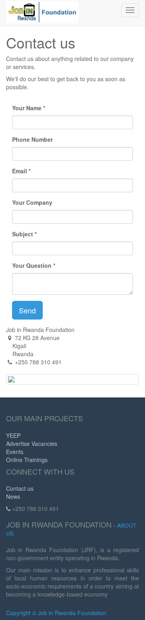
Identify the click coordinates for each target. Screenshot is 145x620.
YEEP (13, 435)
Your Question (32, 265)
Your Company (32, 202)
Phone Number (32, 139)
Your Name (26, 108)
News (13, 496)
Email (19, 171)
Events (14, 452)
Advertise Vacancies (31, 443)
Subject (22, 234)
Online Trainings (27, 460)
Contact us (19, 488)
